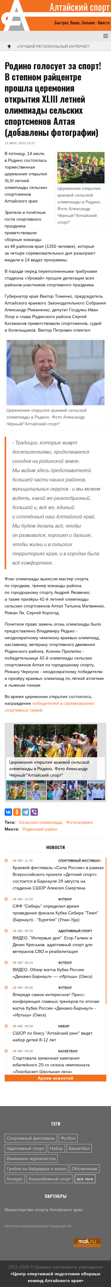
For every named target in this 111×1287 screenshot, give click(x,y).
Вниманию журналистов (31, 1158)
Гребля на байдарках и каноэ (36, 1168)
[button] (99, 730)
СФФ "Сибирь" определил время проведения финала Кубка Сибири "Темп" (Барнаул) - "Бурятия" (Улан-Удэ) (55, 913)
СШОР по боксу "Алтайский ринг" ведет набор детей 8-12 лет (52, 1036)
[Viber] (34, 812)
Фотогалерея (79, 822)
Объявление (84, 1168)
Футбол (68, 1138)
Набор (56, 1148)
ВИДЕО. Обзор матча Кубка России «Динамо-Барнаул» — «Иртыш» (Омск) (52, 973)
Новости (55, 847)
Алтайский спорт (80, 7)
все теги (85, 1178)
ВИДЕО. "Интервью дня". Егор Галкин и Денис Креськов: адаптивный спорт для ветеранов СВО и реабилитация (52, 944)
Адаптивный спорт (25, 1148)
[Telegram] (25, 812)
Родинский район (40, 829)
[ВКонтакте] (8, 812)
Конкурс (15, 1178)
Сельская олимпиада (40, 822)
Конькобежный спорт (50, 1178)
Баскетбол (79, 1148)
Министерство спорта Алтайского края (44, 1209)
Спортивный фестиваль (31, 1138)
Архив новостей (55, 1078)
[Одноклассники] (17, 812)
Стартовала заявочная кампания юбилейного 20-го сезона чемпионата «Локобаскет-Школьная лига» (51, 1065)
